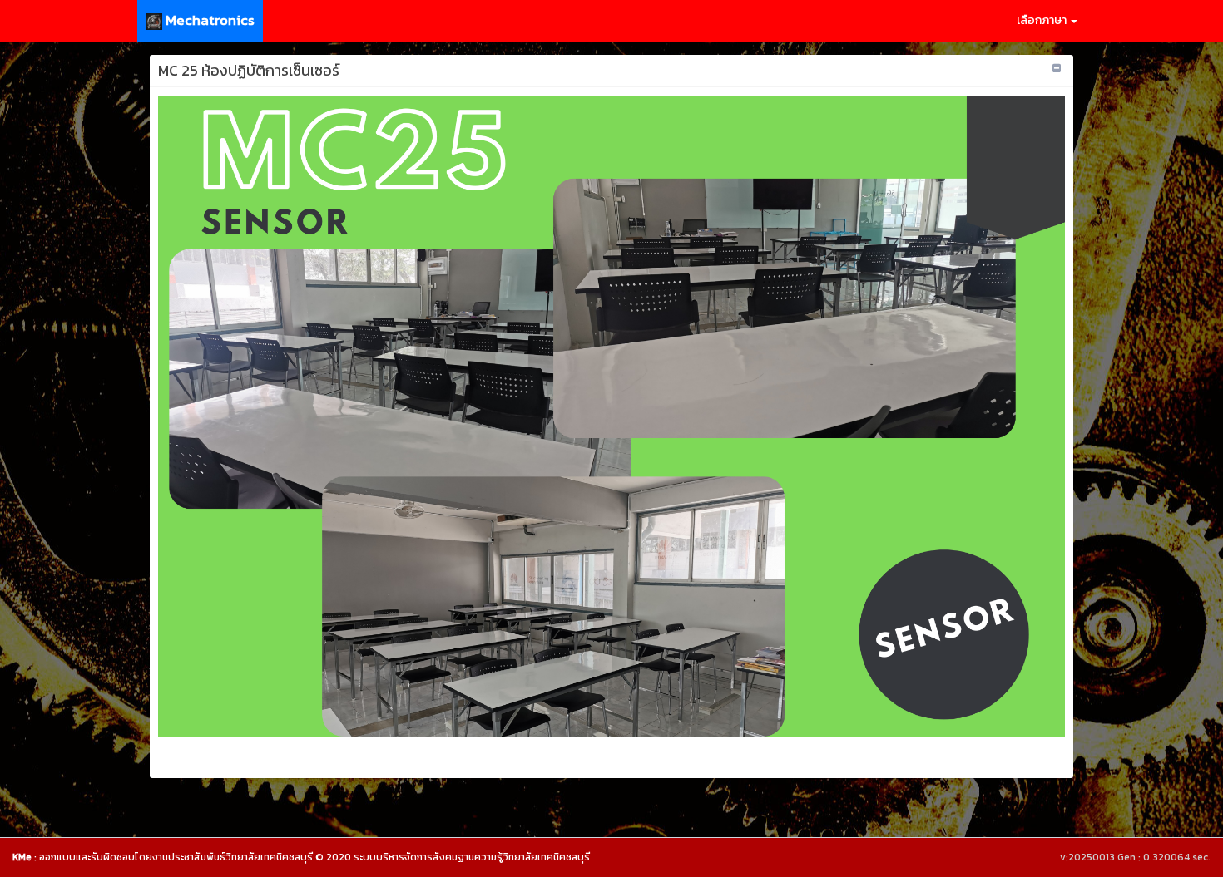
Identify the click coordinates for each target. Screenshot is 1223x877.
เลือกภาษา (1043, 20)
